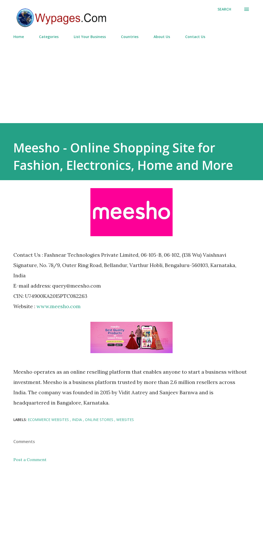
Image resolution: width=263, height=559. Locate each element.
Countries (129, 36)
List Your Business (90, 36)
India (77, 419)
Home (18, 36)
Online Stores (99, 419)
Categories (49, 36)
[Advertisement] (131, 79)
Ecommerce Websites (49, 419)
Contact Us (195, 36)
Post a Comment (29, 459)
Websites (125, 419)
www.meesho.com (58, 306)
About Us (162, 36)
